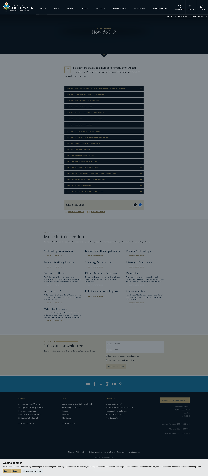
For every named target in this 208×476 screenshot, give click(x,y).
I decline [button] (16, 471)
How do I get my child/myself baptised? (83, 131)
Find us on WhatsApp (186, 16)
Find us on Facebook (171, 16)
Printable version (76, 212)
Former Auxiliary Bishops (29, 414)
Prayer (65, 411)
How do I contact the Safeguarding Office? (85, 95)
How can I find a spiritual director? (82, 161)
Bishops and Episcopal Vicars (31, 407)
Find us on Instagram (178, 16)
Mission (85, 8)
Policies (97, 457)
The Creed (66, 418)
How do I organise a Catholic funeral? (83, 143)
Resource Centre (197, 16)
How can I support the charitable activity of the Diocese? (92, 173)
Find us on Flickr (182, 16)
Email (109, 350)
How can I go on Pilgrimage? (79, 185)
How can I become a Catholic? (79, 107)
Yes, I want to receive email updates (123, 356)
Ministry (70, 8)
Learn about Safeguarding (173, 400)
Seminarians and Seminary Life (119, 407)
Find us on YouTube (167, 16)
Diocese (43, 8)
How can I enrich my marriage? (80, 125)
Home (99, 28)
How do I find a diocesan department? (83, 101)
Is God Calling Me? (114, 404)
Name (109, 344)
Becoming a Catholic (71, 407)
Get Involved (139, 8)
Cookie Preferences (107, 457)
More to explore (160, 8)
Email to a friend (98, 212)
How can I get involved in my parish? (82, 167)
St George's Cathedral (28, 418)
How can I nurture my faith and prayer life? (85, 113)
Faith (56, 8)
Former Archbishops (27, 411)
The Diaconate (112, 418)
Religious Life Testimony (116, 411)
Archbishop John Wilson (29, 404)
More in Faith (70, 423)
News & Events (119, 8)
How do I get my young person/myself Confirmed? (88, 137)
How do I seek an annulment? (79, 149)
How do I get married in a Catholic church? (85, 119)
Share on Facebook (140, 205)
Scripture (66, 414)
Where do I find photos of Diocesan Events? (85, 192)
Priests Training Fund (115, 414)
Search (202, 9)
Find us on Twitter (175, 16)
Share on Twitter (135, 205)
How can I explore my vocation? (80, 155)
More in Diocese (28, 423)
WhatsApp (179, 9)
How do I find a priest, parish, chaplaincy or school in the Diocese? (96, 89)
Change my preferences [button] (32, 471)
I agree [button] (6, 471)
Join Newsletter (114, 367)
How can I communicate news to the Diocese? (86, 179)
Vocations (100, 8)
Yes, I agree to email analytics (121, 360)
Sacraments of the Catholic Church (77, 404)
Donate (191, 9)
